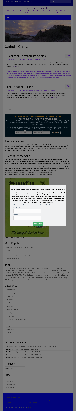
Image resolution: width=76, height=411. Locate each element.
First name (16, 207)
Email (15, 214)
